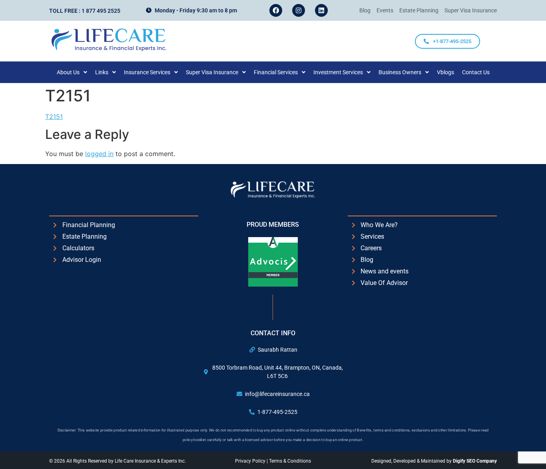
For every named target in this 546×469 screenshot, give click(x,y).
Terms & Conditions (290, 461)
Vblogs (445, 72)
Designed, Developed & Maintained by (434, 461)
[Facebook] (275, 10)
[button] (72, 72)
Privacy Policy (251, 461)
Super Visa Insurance (212, 72)
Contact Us (476, 72)
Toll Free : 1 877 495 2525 (84, 11)
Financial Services (276, 72)
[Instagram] (298, 10)
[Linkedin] (321, 10)
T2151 (54, 117)
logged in (99, 154)
